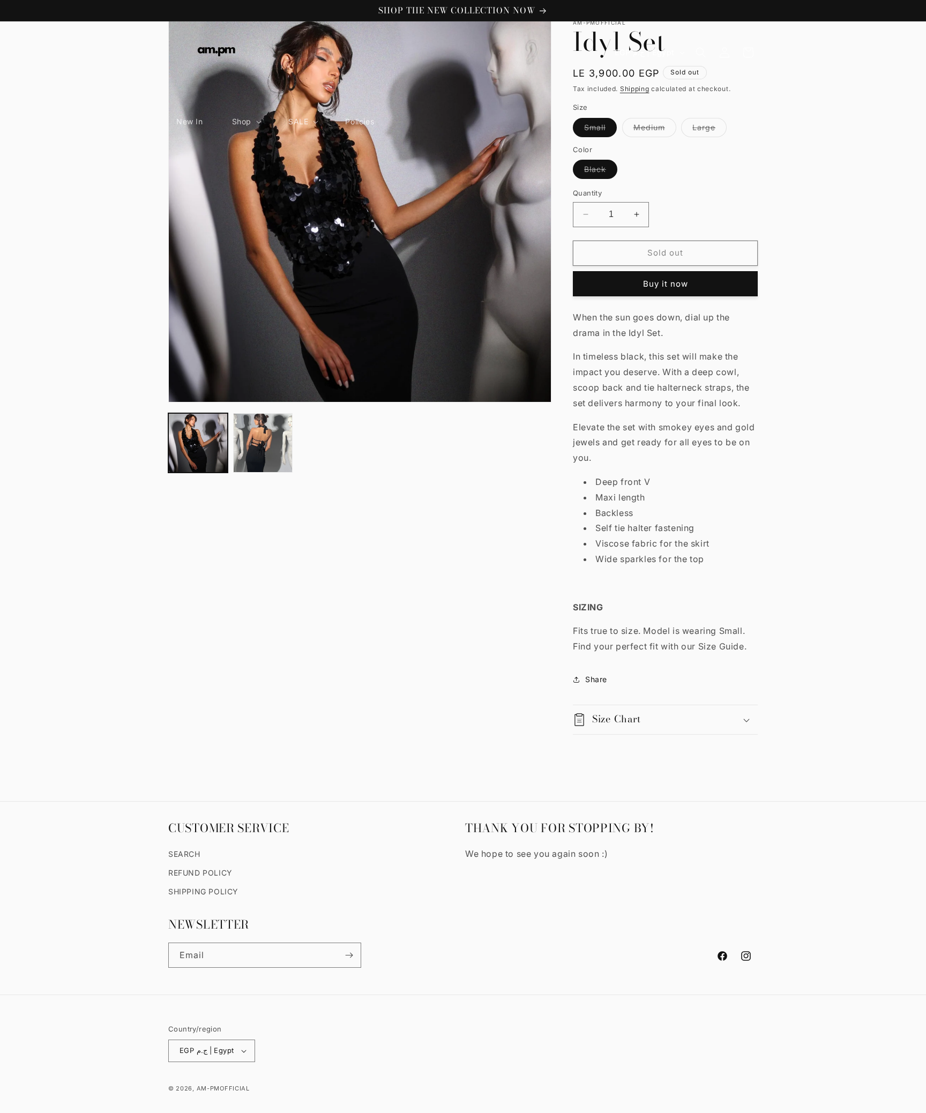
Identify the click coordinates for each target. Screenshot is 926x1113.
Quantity (587, 193)
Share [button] (596, 679)
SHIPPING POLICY (203, 891)
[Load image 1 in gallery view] (198, 443)
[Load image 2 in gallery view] (263, 443)
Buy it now (665, 284)
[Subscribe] (349, 955)
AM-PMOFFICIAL (223, 1088)
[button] (246, 121)
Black (600, 171)
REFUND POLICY (200, 872)
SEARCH (184, 853)
